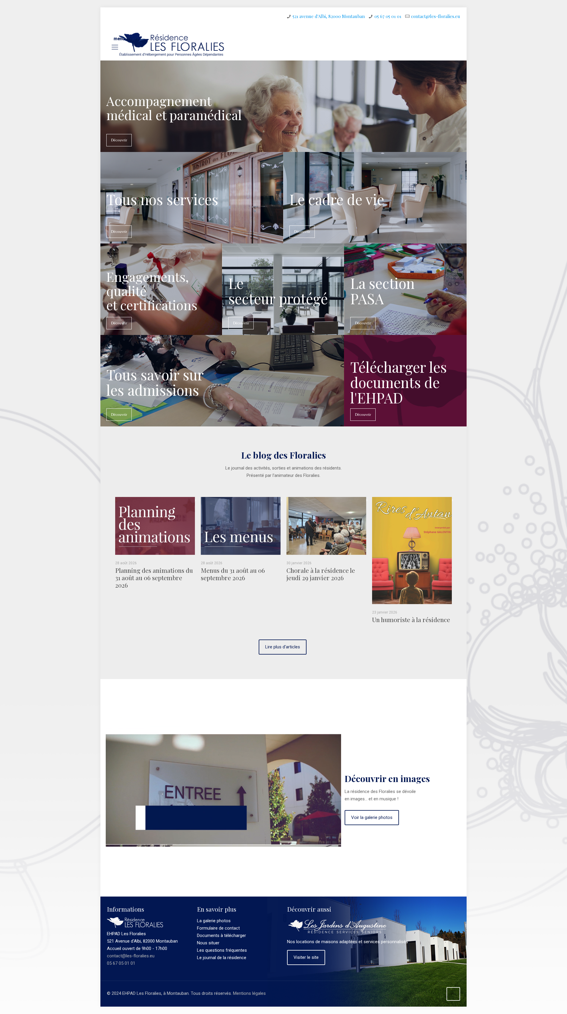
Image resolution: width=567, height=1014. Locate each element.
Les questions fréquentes (222, 950)
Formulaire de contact (218, 928)
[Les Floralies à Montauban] (171, 44)
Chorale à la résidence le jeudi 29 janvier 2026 (320, 574)
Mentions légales (249, 993)
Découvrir (119, 140)
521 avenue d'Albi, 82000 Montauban (329, 16)
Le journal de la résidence (221, 957)
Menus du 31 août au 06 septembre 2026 (233, 574)
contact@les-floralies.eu (435, 16)
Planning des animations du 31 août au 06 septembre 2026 (154, 577)
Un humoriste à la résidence (411, 619)
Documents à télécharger (221, 935)
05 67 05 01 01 (387, 16)
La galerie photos (214, 920)
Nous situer (208, 943)
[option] (155, 545)
